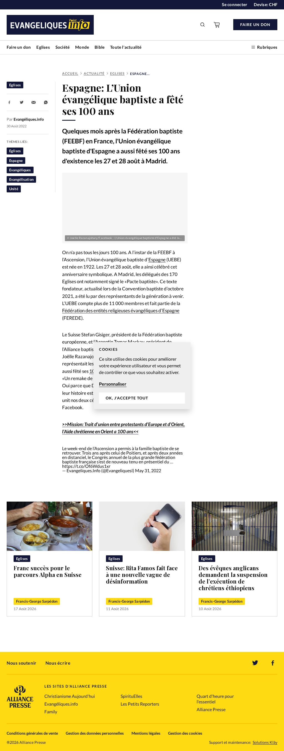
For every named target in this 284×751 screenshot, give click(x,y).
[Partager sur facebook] (9, 102)
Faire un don (19, 47)
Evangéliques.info (61, 703)
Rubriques (267, 47)
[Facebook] (272, 663)
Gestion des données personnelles (95, 733)
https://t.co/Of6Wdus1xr (86, 466)
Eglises (43, 47)
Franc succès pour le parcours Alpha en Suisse (48, 571)
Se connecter (234, 4)
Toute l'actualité (125, 47)
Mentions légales (145, 733)
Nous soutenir (22, 662)
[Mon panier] (217, 24)
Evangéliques (20, 170)
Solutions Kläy (265, 742)
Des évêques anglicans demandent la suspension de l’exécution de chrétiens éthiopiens (233, 578)
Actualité (94, 73)
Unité (13, 189)
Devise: (265, 4)
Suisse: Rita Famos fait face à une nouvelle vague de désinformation (142, 574)
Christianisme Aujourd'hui (69, 696)
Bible (100, 47)
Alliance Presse (211, 709)
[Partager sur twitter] (21, 102)
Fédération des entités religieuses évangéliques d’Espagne (120, 310)
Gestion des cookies (185, 733)
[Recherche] (203, 25)
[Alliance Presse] (20, 708)
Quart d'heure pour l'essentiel (215, 698)
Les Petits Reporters (140, 703)
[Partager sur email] (33, 102)
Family (50, 711)
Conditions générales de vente (32, 733)
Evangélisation (21, 179)
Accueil (70, 73)
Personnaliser (112, 383)
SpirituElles (131, 696)
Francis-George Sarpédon (36, 601)
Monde (82, 47)
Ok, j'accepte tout (127, 398)
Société (62, 47)
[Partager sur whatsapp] (46, 102)
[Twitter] (255, 663)
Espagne (16, 160)
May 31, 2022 (148, 470)
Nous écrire (58, 662)
